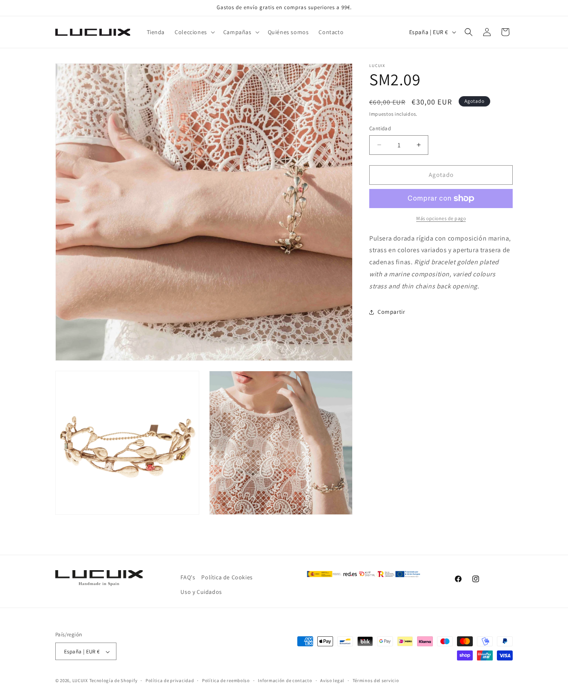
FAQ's (187, 577)
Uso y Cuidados (201, 592)
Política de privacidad (170, 680)
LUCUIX (80, 681)
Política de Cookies (226, 577)
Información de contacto (285, 680)
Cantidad (380, 128)
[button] (194, 32)
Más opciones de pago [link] (441, 218)
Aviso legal (332, 680)
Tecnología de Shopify (113, 681)
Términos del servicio (376, 680)
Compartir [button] (391, 311)
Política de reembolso (226, 680)
